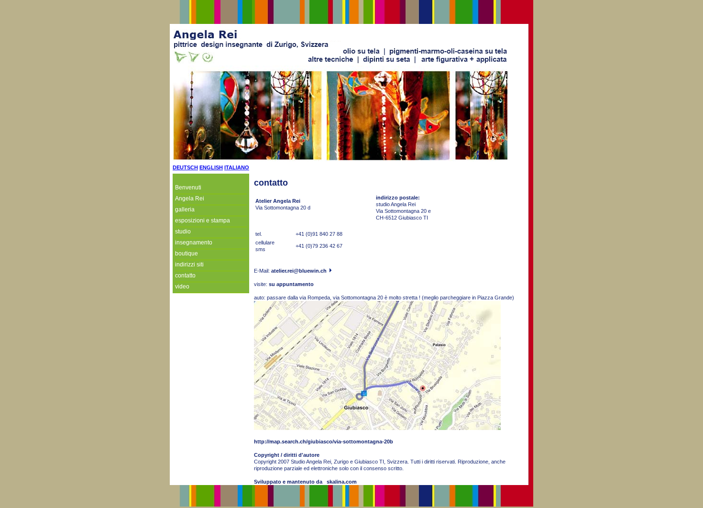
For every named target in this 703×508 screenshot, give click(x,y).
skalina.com (342, 482)
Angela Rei (189, 198)
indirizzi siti (189, 264)
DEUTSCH (185, 167)
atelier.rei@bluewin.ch (299, 271)
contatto (185, 275)
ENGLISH (211, 167)
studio (183, 231)
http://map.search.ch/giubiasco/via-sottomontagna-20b (323, 441)
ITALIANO (236, 167)
